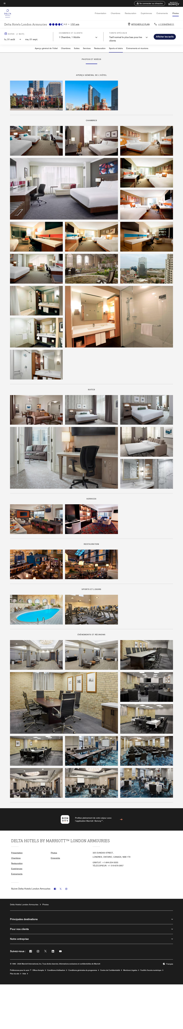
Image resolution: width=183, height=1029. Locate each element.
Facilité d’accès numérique (150, 970)
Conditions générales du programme (82, 970)
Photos (175, 13)
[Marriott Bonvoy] (172, 3)
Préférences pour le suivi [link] (19, 970)
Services (87, 48)
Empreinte (55, 858)
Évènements (162, 13)
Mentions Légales (130, 970)
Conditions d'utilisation (56, 970)
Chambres (115, 13)
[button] (149, 3)
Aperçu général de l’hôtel (46, 48)
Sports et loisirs (116, 48)
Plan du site (14, 974)
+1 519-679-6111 (166, 24)
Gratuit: (105, 862)
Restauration (130, 13)
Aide (24, 974)
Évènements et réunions (137, 48)
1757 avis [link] (74, 24)
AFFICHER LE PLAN (140, 24)
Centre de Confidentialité (110, 970)
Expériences (146, 13)
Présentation (100, 13)
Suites (76, 48)
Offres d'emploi (38, 970)
